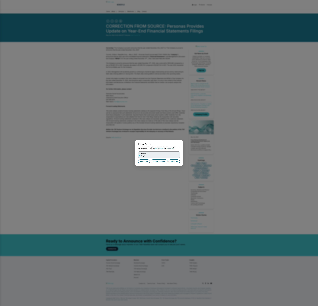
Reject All (174, 161)
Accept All (144, 161)
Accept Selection (159, 161)
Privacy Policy (159, 149)
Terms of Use (170, 149)
